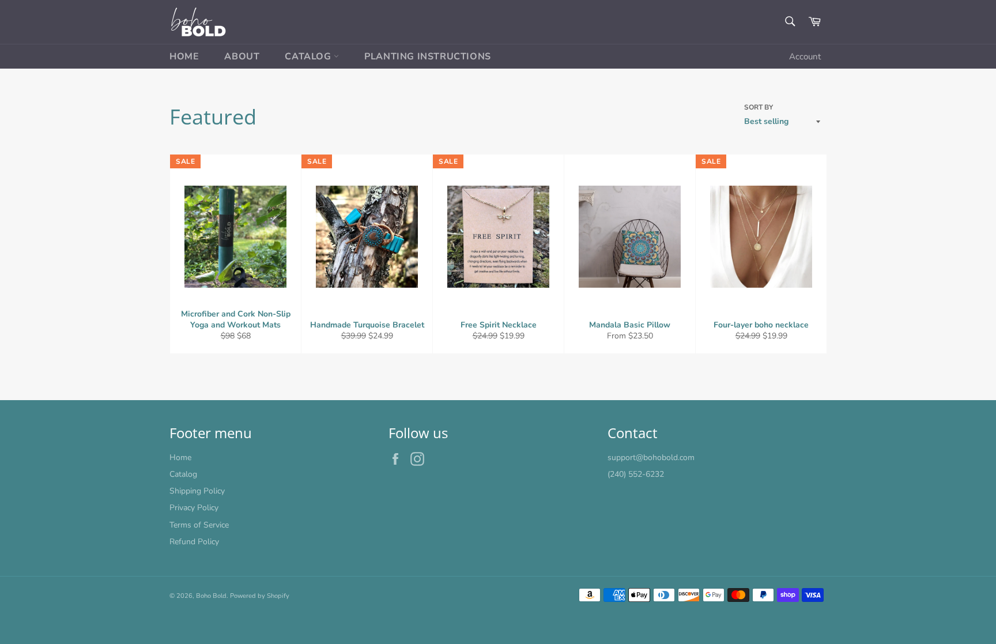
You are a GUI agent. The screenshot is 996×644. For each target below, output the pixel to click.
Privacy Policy (193, 507)
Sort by (758, 107)
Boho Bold (211, 596)
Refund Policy (194, 541)
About (241, 56)
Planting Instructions (427, 56)
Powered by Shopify (259, 596)
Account (805, 56)
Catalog (309, 56)
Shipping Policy (197, 490)
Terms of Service (199, 524)
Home (184, 56)
